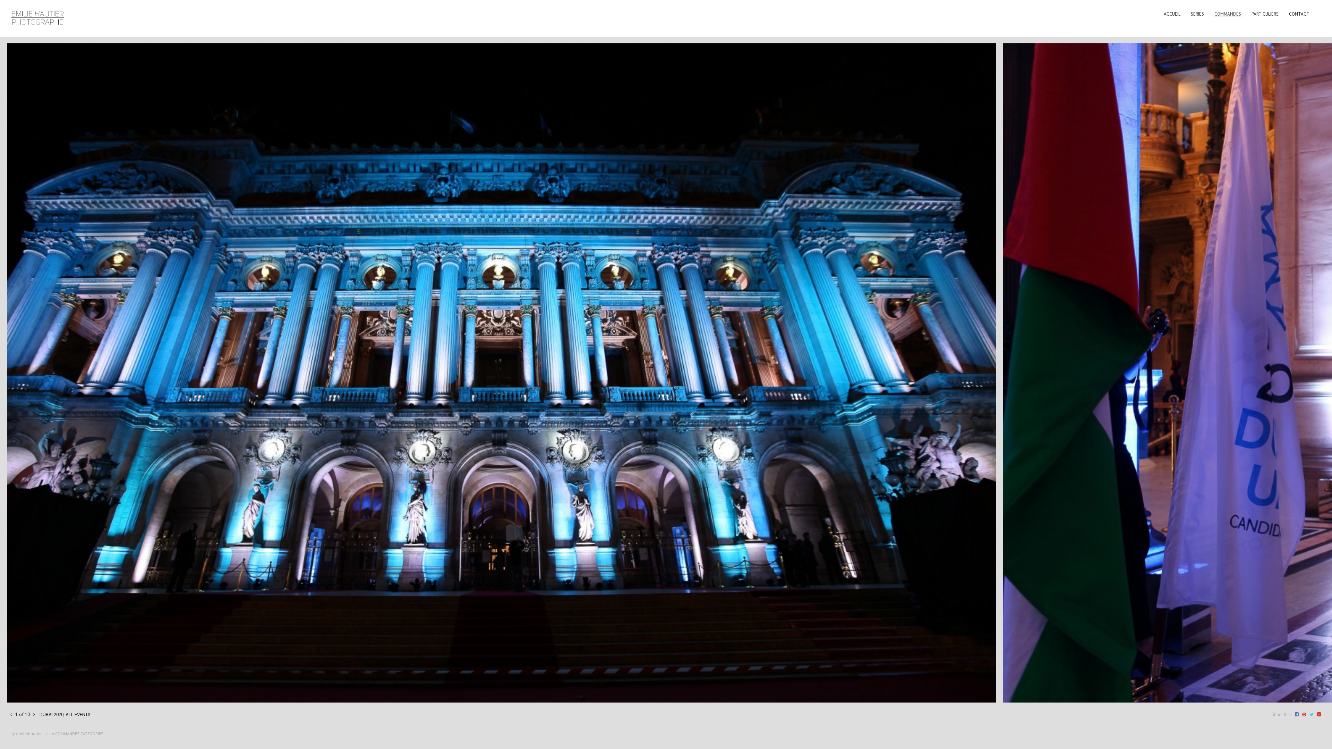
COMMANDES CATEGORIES (79, 733)
